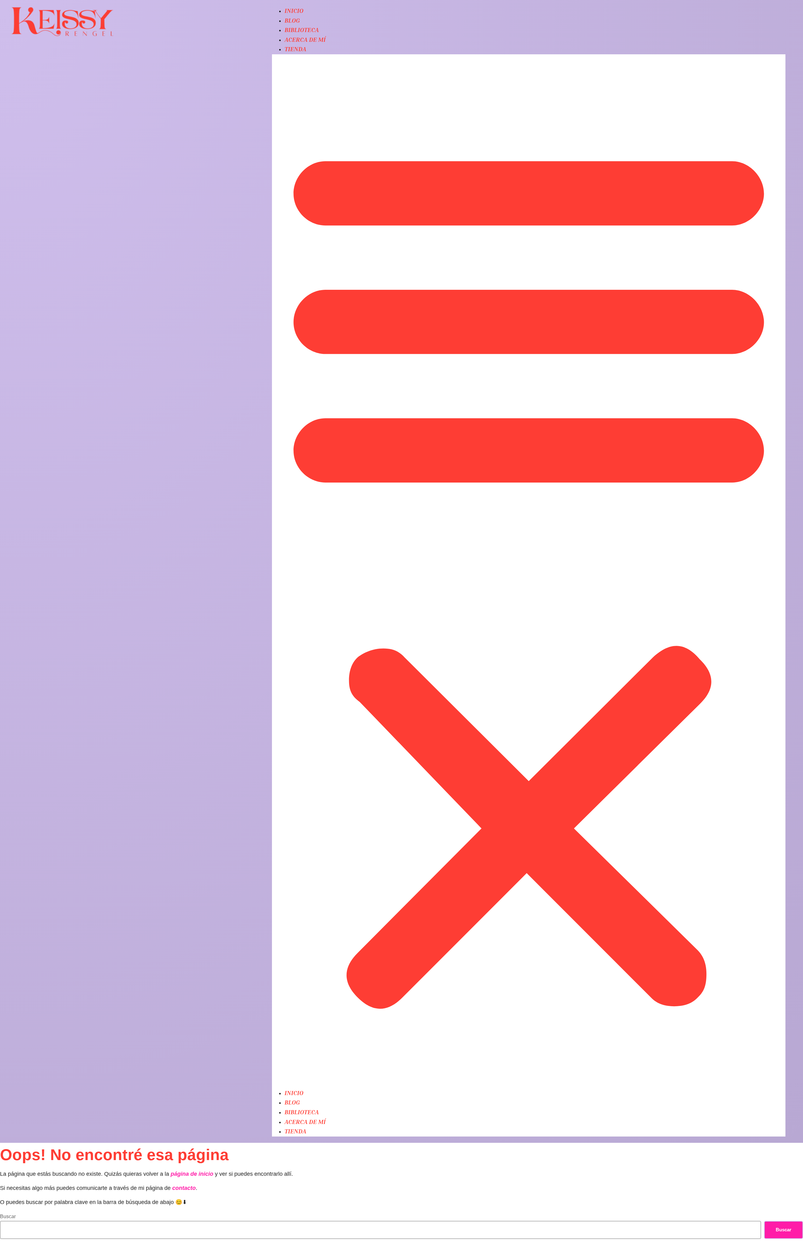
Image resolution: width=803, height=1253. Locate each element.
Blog (292, 20)
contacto (184, 1188)
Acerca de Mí (305, 39)
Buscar (8, 1216)
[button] (528, 571)
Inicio (294, 10)
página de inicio (192, 1174)
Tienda (295, 48)
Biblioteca (302, 29)
